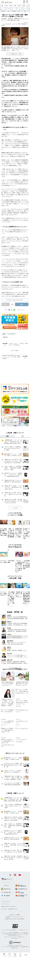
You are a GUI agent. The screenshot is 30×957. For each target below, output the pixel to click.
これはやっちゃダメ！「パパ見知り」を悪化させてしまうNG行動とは (18, 344)
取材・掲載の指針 (20, 918)
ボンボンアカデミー (5, 901)
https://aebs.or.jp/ (15, 938)
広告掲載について (9, 916)
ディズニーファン (5, 904)
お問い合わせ (12, 914)
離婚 (4, 333)
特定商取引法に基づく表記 (10, 918)
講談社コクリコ (3, 595)
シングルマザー (11, 333)
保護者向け (5, 337)
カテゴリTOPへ (15, 350)
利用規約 (18, 914)
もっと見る (15, 507)
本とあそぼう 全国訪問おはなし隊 (9, 909)
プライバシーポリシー (19, 916)
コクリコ (10, 606)
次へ (21, 304)
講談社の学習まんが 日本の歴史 (8, 906)
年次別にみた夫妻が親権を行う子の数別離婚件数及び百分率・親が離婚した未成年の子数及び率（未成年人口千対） (15, 91)
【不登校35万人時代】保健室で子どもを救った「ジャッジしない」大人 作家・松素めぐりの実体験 (11, 357)
